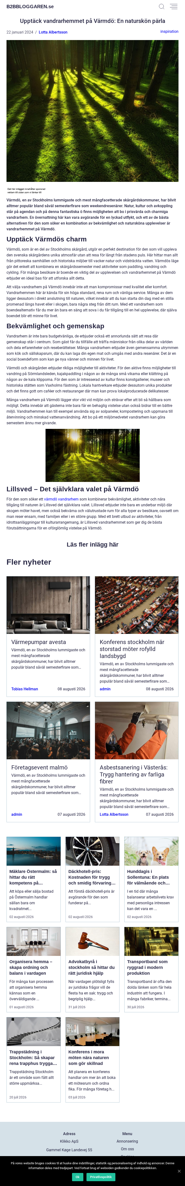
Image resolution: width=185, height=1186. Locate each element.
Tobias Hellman (24, 689)
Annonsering (127, 1141)
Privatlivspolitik (101, 1177)
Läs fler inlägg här (93, 544)
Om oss (127, 1149)
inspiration (169, 31)
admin (105, 689)
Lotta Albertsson (53, 32)
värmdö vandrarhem (61, 499)
